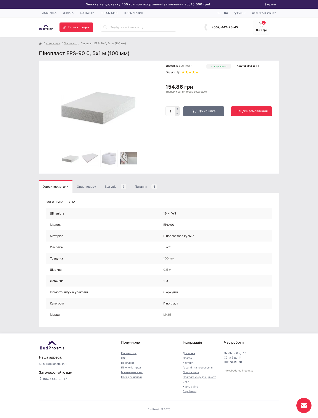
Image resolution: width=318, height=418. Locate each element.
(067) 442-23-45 (225, 27)
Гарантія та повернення (198, 367)
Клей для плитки (131, 377)
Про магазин (133, 12)
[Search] (105, 27)
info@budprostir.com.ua (239, 370)
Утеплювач (53, 43)
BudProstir (185, 65)
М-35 (167, 314)
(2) (178, 72)
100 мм (168, 258)
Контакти (87, 12)
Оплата (68, 12)
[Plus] (177, 108)
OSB (124, 358)
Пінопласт (70, 43)
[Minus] (177, 113)
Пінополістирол (131, 367)
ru (218, 12)
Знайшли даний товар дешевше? (186, 91)
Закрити (270, 4)
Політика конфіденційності (199, 377)
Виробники (109, 12)
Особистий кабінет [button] (264, 12)
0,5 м (167, 269)
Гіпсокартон (129, 353)
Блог (186, 381)
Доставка (49, 12)
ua (226, 12)
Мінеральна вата (132, 372)
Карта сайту (190, 386)
